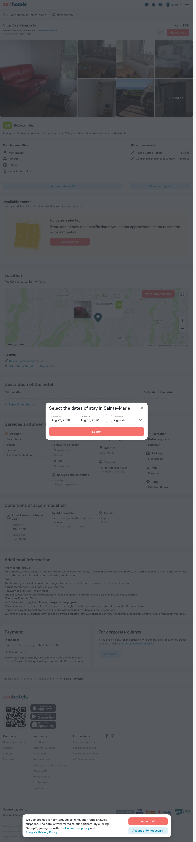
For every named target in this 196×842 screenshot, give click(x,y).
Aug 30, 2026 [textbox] (90, 420)
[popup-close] (142, 408)
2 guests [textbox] (120, 420)
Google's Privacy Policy (41, 832)
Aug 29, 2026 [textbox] (60, 420)
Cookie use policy (77, 828)
